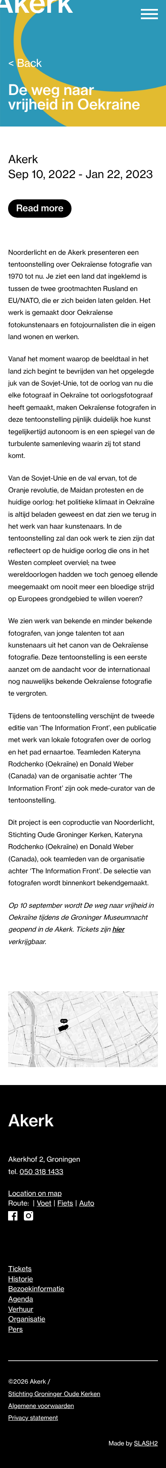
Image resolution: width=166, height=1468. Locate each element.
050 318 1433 (41, 1172)
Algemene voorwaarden (41, 1406)
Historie (20, 1279)
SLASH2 (146, 1443)
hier (118, 929)
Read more (39, 208)
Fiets (65, 1203)
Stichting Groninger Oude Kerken (54, 1394)
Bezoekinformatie (36, 1289)
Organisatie (26, 1319)
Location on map (35, 1193)
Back (25, 63)
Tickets (19, 1269)
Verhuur (20, 1309)
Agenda (20, 1299)
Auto (86, 1203)
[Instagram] (28, 1218)
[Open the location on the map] (82, 1030)
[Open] (149, 13)
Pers (15, 1329)
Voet (44, 1203)
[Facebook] (12, 1218)
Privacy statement (33, 1418)
